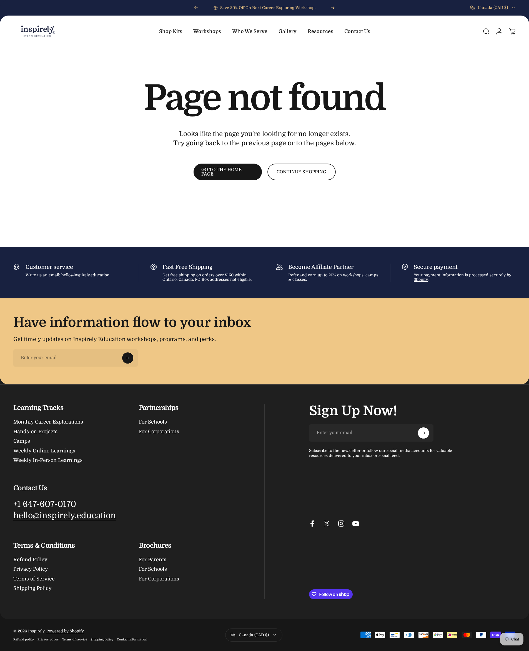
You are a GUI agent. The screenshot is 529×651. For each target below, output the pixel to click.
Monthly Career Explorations (48, 422)
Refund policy (23, 639)
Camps (21, 441)
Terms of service (74, 639)
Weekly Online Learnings (44, 451)
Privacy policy (48, 639)
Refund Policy (30, 559)
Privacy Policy (30, 569)
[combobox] (493, 8)
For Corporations (159, 431)
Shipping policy (102, 639)
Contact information (132, 639)
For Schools (153, 422)
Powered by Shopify (65, 631)
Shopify (421, 279)
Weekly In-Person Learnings (47, 460)
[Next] (333, 8)
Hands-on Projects (35, 431)
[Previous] (196, 8)
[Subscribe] (127, 358)
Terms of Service (34, 579)
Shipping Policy (32, 588)
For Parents (152, 559)
